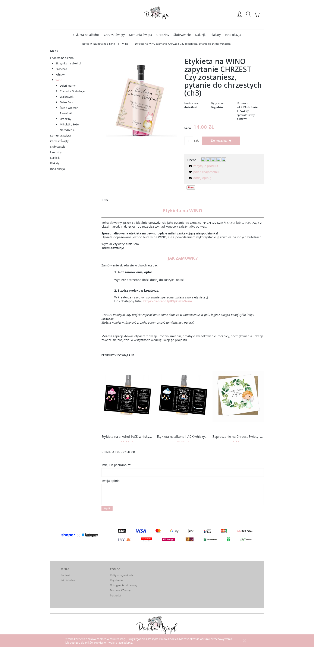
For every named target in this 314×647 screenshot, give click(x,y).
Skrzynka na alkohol (68, 63)
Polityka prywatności (122, 575)
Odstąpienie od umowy (123, 585)
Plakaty (55, 163)
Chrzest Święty (59, 141)
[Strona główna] (157, 14)
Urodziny (65, 119)
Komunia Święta (60, 135)
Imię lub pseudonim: (116, 465)
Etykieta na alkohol (62, 58)
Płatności (115, 595)
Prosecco (61, 69)
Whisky (60, 74)
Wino (59, 80)
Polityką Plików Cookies (163, 639)
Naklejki (55, 158)
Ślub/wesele (57, 146)
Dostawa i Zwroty (120, 590)
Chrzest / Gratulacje (72, 91)
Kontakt (65, 575)
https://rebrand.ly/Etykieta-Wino (167, 301)
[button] (202, 166)
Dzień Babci (67, 102)
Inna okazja (57, 169)
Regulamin (116, 580)
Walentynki (67, 97)
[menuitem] (86, 34)
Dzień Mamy (68, 85)
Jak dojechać (68, 580)
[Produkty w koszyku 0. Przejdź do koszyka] (257, 17)
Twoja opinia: (110, 481)
